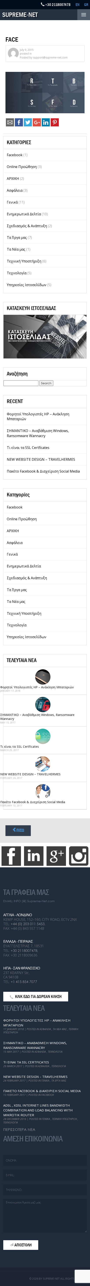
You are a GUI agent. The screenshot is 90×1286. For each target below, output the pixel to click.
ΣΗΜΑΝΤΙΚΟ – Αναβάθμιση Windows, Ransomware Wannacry (38, 433)
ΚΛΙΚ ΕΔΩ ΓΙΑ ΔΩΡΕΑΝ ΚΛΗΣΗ (38, 996)
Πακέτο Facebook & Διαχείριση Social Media (43, 471)
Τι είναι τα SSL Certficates (28, 447)
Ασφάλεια (14, 190)
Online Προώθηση (22, 166)
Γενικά (12, 202)
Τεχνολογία (16, 273)
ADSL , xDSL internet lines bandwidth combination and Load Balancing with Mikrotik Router (38, 1110)
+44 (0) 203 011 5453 (28, 923)
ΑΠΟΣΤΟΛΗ (23, 1245)
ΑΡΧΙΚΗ (13, 178)
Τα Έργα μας (17, 237)
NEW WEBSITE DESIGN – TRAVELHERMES (41, 459)
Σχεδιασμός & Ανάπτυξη (27, 225)
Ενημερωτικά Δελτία (24, 214)
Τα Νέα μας (16, 249)
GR (86, 4)
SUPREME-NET (20, 15)
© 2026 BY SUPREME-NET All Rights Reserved (58, 1279)
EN (78, 4)
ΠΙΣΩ (20, 830)
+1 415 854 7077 (24, 981)
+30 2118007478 (24, 950)
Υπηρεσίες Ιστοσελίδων (26, 284)
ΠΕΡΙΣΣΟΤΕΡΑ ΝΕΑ (19, 1129)
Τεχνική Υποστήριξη (24, 261)
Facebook (14, 154)
